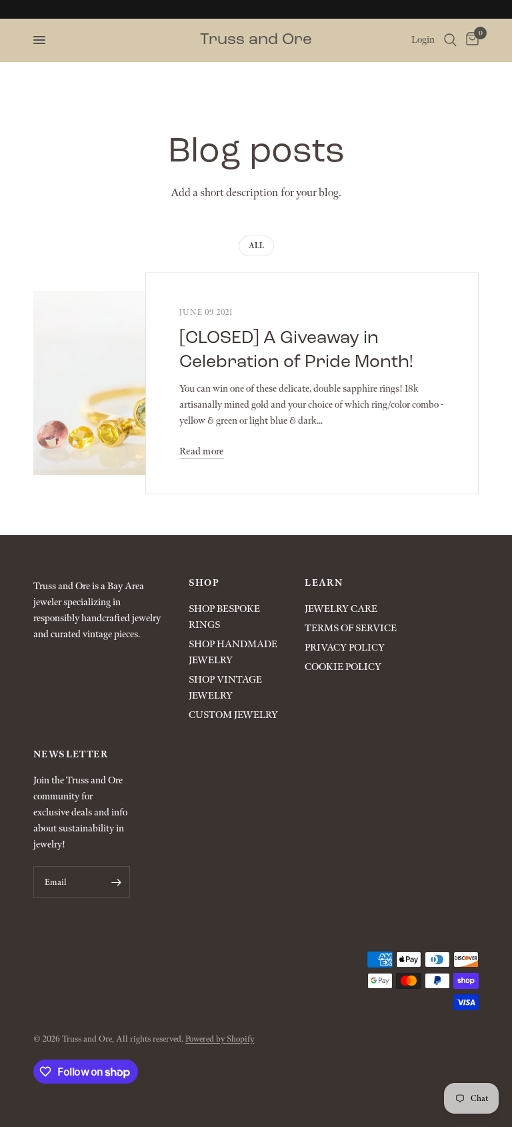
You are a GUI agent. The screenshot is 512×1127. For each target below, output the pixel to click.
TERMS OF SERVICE (351, 628)
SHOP (204, 583)
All (256, 246)
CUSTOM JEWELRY (233, 715)
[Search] (450, 40)
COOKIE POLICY (343, 667)
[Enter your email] (116, 882)
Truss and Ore (256, 40)
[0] (470, 40)
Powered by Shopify (219, 1039)
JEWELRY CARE (341, 609)
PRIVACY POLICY (345, 647)
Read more (201, 450)
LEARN (324, 583)
